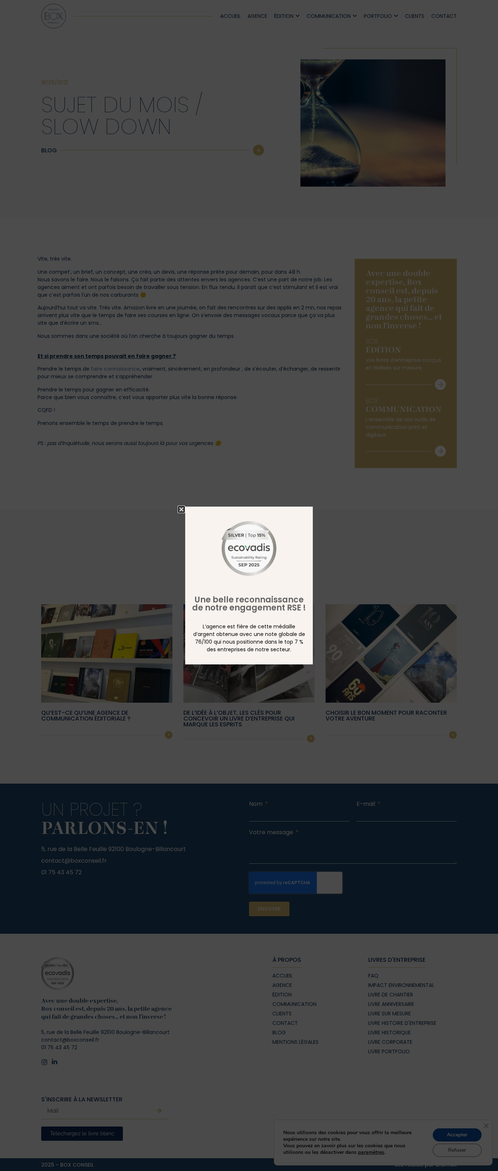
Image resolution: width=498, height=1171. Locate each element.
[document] (249, 585)
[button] (181, 509)
